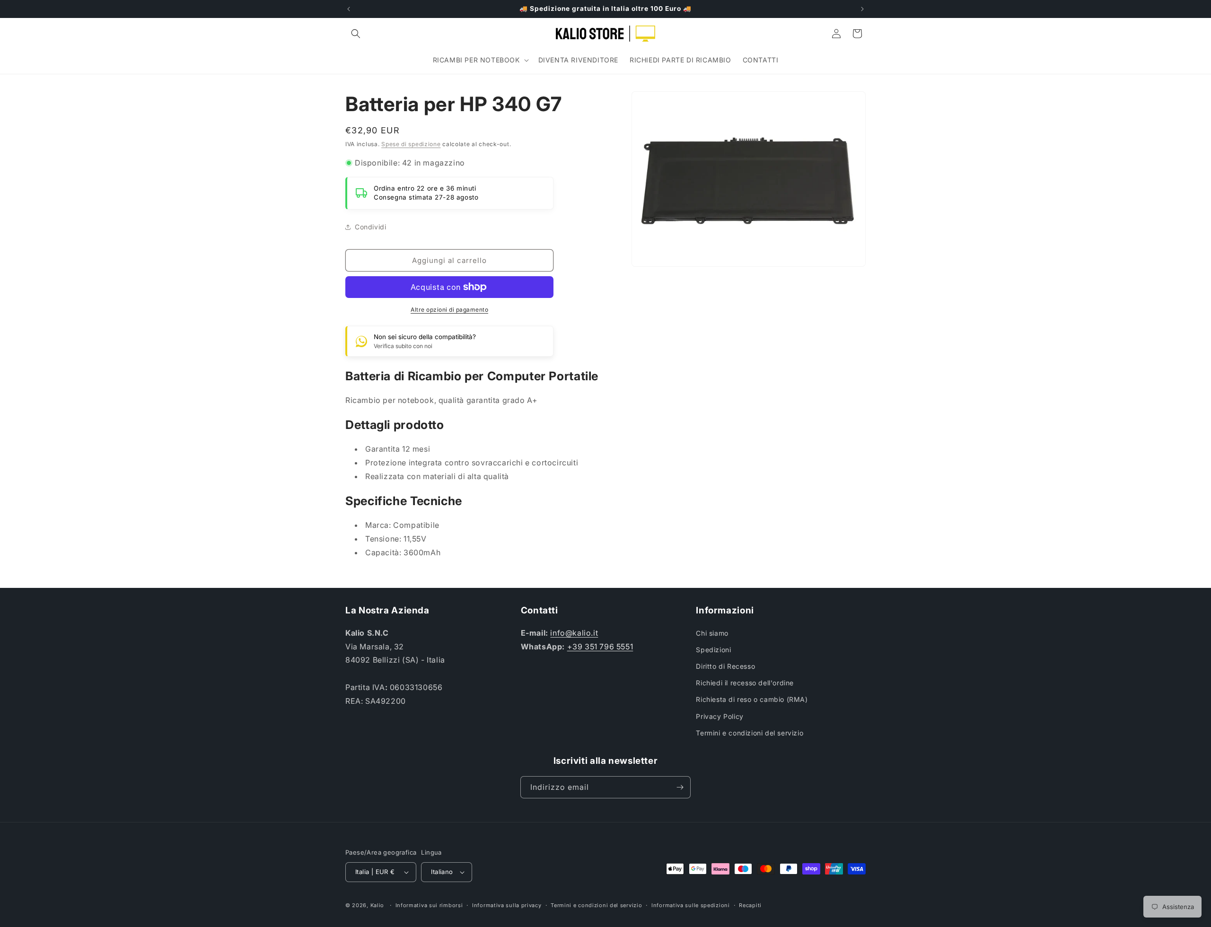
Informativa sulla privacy (507, 905)
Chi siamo (712, 633)
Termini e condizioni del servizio (749, 733)
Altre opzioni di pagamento (449, 309)
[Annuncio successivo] (862, 9)
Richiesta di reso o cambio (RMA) (751, 699)
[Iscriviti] (679, 787)
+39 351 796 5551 (600, 646)
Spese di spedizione (410, 144)
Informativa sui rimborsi (429, 905)
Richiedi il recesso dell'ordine (745, 683)
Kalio (377, 905)
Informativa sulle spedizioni (690, 905)
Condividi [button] (370, 227)
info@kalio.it (574, 633)
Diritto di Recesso (725, 666)
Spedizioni (713, 650)
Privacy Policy (719, 716)
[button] (355, 33)
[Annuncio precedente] (348, 9)
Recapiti (750, 905)
